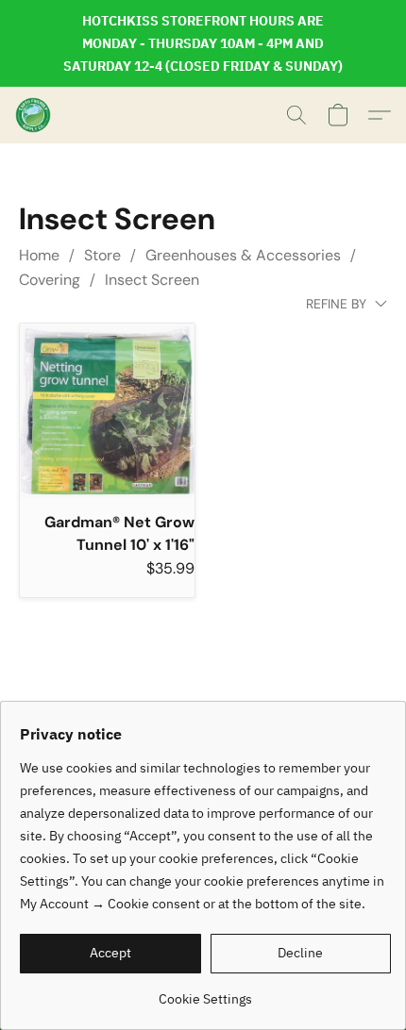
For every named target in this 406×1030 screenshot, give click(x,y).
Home (39, 255)
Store (102, 255)
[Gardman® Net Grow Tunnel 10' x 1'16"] (107, 411)
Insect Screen (152, 280)
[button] (34, 115)
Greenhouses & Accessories (243, 255)
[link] (205, 991)
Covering (49, 280)
